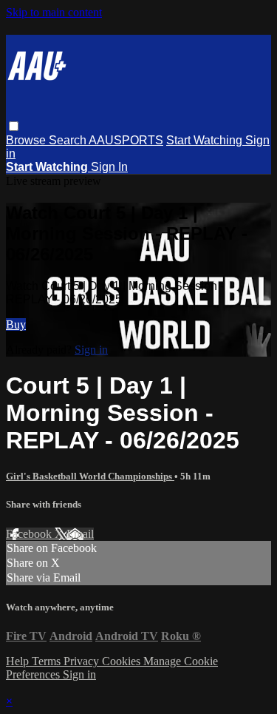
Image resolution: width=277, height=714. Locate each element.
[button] (13, 126)
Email (80, 534)
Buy (16, 324)
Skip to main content (54, 12)
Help (19, 661)
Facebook (30, 534)
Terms (48, 661)
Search (69, 140)
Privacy (83, 661)
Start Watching (205, 140)
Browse (27, 140)
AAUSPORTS (126, 140)
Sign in (91, 349)
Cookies (122, 661)
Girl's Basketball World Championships (90, 476)
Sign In (109, 167)
